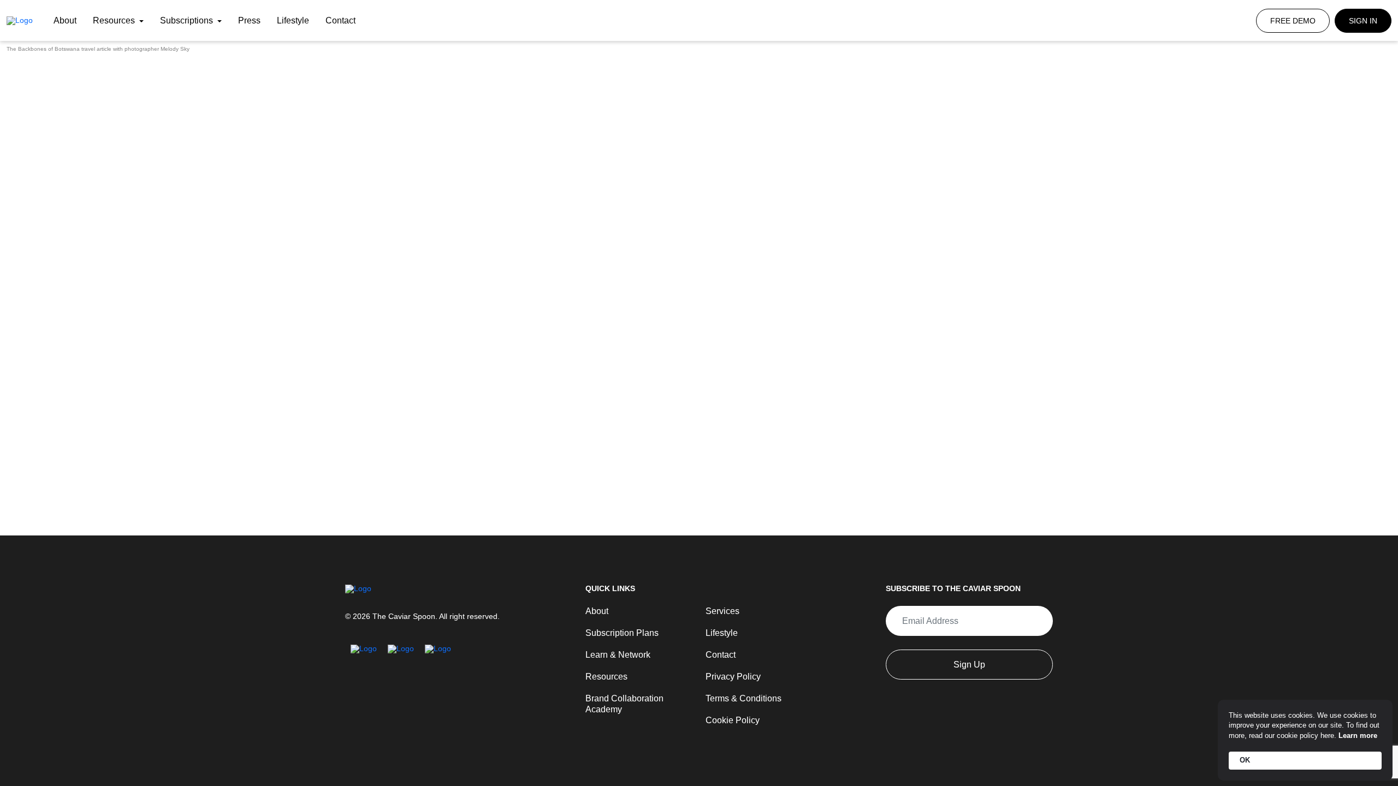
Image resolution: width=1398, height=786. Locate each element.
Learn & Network (614, 658)
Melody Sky (175, 49)
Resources (115, 20)
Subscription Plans (617, 638)
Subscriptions (187, 20)
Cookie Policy (729, 721)
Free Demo (1293, 20)
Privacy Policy (729, 679)
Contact (340, 20)
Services (720, 617)
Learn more (1357, 735)
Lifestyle (293, 20)
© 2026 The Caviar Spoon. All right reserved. (422, 623)
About (65, 20)
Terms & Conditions (739, 700)
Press (249, 20)
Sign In (1363, 20)
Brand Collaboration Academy (636, 700)
